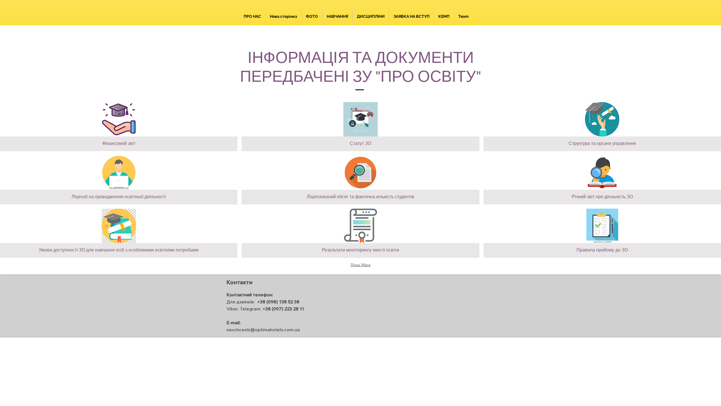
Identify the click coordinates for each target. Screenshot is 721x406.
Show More (361, 264)
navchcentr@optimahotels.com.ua (263, 329)
